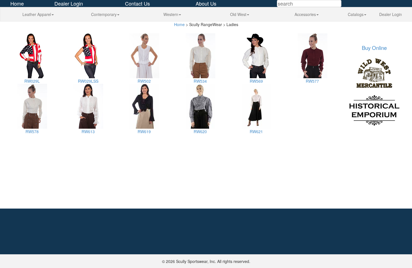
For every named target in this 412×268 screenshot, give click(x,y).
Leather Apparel (36, 14)
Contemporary (104, 14)
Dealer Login (390, 14)
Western (170, 14)
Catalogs (356, 14)
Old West (238, 14)
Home (179, 24)
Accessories (305, 14)
